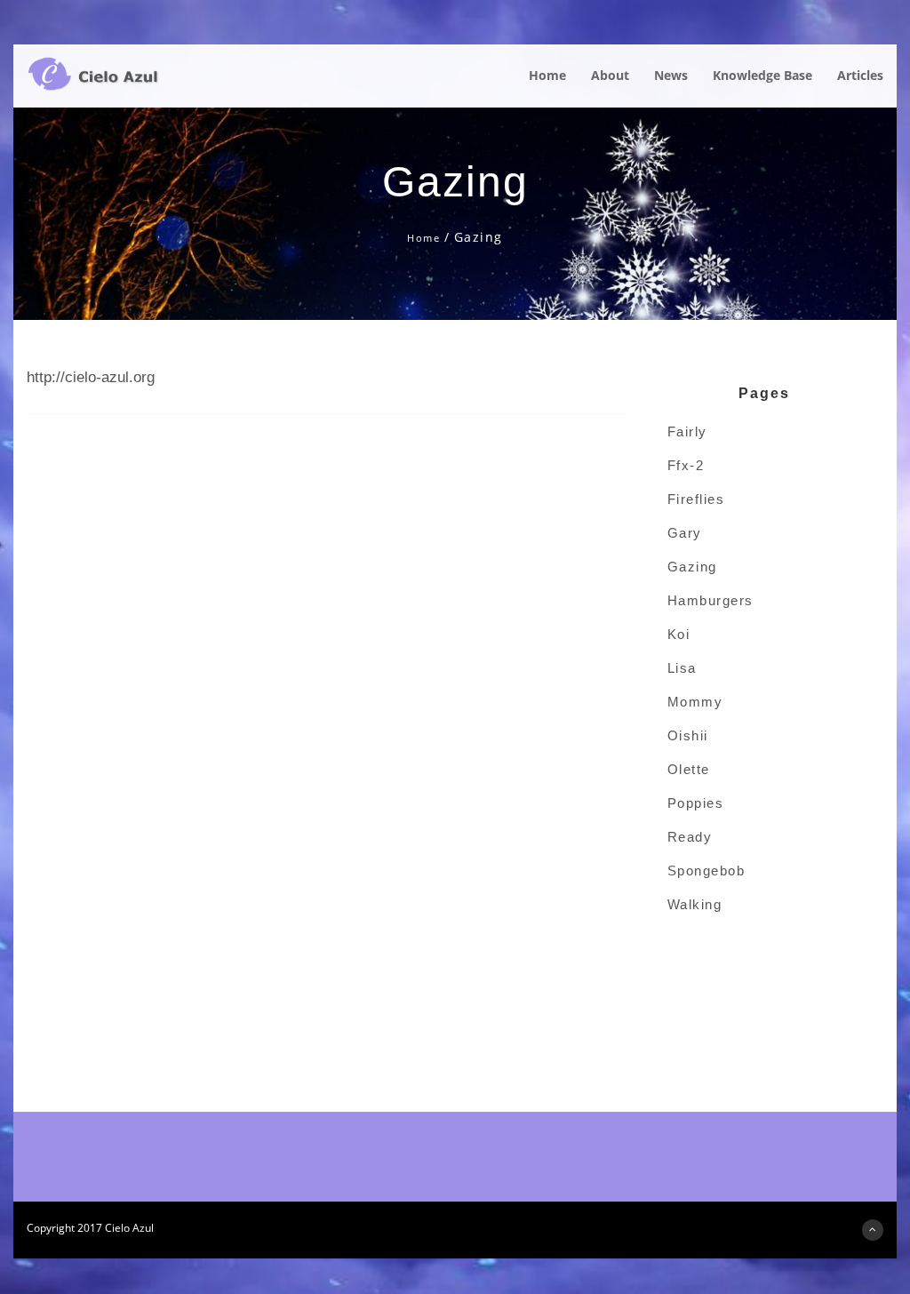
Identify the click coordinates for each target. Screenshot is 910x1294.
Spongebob (706, 870)
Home (423, 237)
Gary (684, 532)
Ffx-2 (686, 465)
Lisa (682, 667)
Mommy (695, 701)
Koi (678, 634)
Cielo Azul (129, 1227)
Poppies (695, 803)
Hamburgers (710, 600)
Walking (694, 904)
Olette (688, 769)
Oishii (687, 735)
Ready (690, 836)
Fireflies (696, 499)
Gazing (692, 566)
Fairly (687, 431)
